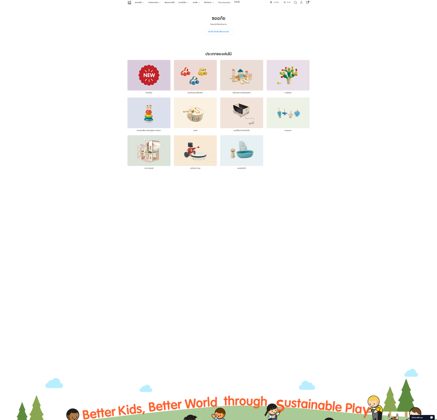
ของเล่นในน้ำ (241, 168)
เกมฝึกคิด (288, 93)
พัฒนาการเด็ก (170, 2)
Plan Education (224, 2)
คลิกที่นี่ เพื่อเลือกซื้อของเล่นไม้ (218, 31)
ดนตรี (195, 130)
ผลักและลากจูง (195, 168)
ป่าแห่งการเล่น (153, 2)
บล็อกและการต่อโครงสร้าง (242, 93)
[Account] (301, 2)
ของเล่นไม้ (138, 2)
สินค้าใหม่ (149, 93)
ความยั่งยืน (182, 2)
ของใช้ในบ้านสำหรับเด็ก (242, 130)
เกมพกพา (288, 130)
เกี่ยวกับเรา (208, 2)
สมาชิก (195, 2)
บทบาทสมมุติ (149, 168)
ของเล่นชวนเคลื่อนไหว (195, 93)
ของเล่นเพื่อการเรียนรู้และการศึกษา (149, 130)
